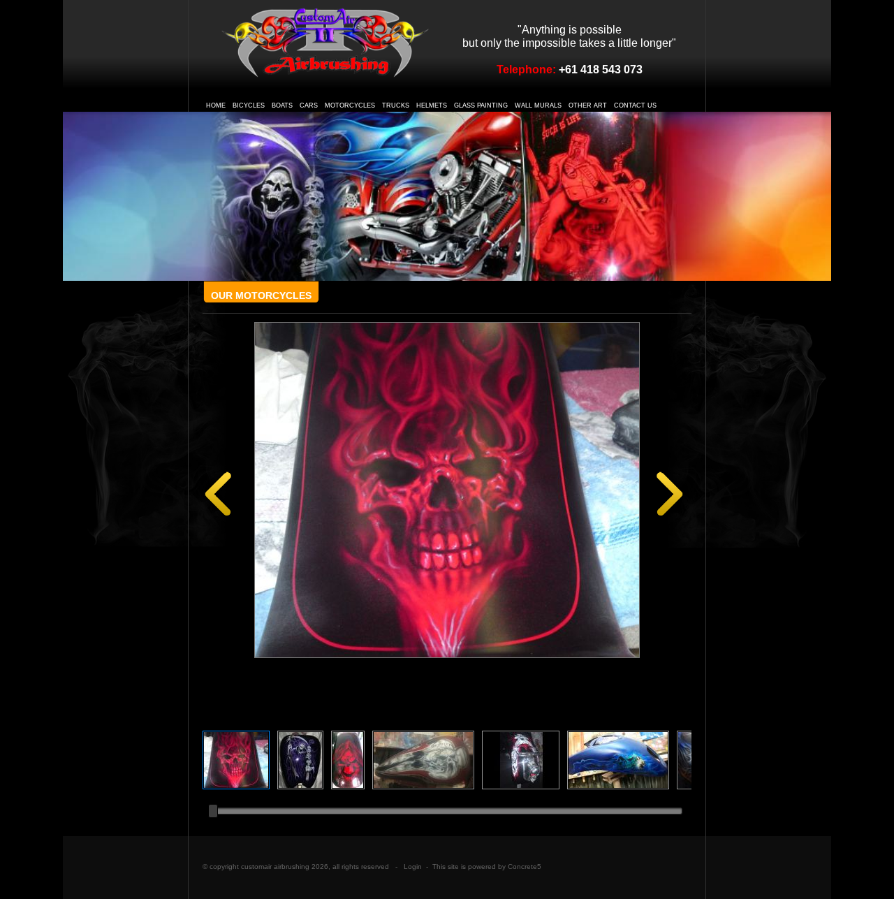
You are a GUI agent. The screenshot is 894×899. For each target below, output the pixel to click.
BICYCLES (249, 105)
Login (413, 866)
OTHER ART (588, 105)
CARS (309, 105)
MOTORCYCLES (350, 105)
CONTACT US (635, 105)
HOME (216, 105)
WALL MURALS (538, 105)
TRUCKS (395, 105)
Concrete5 (524, 866)
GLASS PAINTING (481, 105)
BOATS (282, 105)
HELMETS (431, 105)
